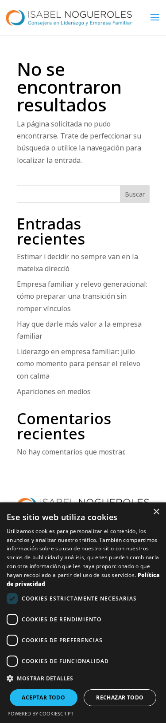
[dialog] (83, 612)
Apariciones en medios (54, 391)
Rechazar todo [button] (119, 697)
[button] (83, 678)
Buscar (135, 194)
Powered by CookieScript (40, 713)
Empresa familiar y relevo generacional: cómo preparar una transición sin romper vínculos (82, 296)
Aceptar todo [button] (43, 697)
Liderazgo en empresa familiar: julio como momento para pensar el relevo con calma (78, 363)
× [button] (156, 512)
